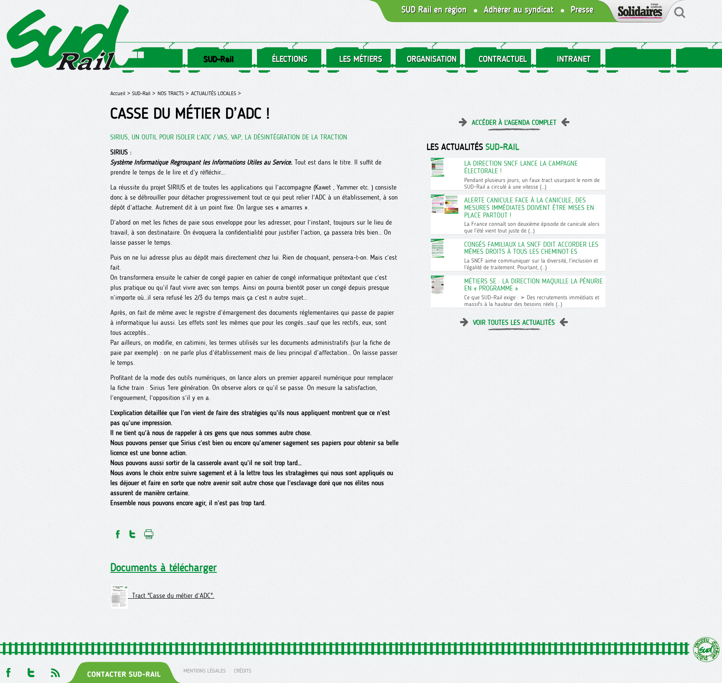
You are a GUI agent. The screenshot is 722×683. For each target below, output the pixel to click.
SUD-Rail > (143, 93)
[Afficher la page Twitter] (31, 670)
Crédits (242, 670)
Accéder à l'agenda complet (514, 122)
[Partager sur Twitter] (132, 532)
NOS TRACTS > (173, 93)
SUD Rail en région (434, 10)
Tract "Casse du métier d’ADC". (171, 596)
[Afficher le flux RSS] (55, 670)
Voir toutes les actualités (514, 322)
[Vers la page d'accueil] (68, 39)
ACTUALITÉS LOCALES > (216, 93)
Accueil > (121, 93)
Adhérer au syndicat (519, 10)
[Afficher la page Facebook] (7, 670)
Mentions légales (204, 670)
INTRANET (574, 59)
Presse (582, 10)
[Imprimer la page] (149, 532)
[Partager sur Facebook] (117, 532)
